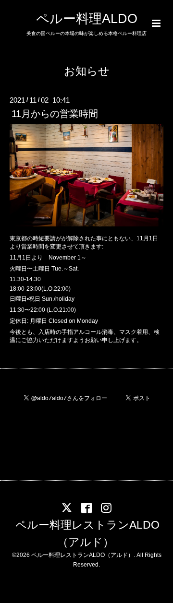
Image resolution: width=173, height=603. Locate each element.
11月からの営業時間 (55, 113)
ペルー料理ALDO (86, 19)
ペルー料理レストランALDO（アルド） (87, 533)
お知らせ (87, 71)
